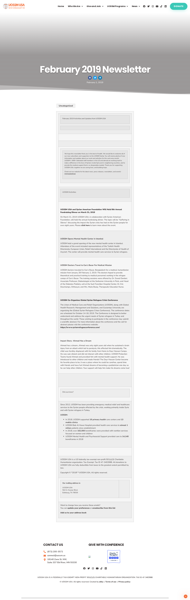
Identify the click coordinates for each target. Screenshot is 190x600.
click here (85, 225)
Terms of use (111, 582)
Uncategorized (66, 105)
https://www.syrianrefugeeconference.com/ (80, 327)
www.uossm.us (70, 174)
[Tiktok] (161, 6)
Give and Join (94, 6)
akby (101, 582)
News (134, 6)
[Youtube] (157, 6)
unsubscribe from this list (103, 508)
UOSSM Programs (116, 6)
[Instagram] (153, 6)
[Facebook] (144, 6)
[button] (90, 78)
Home (61, 6)
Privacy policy (124, 582)
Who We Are (74, 6)
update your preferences (78, 508)
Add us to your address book (73, 512)
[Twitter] (148, 6)
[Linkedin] (165, 6)
